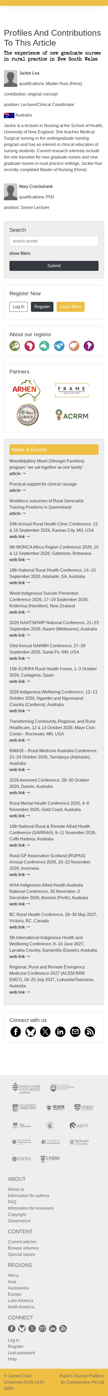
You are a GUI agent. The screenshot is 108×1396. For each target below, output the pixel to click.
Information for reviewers (30, 1208)
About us (16, 1189)
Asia (12, 1281)
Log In (18, 306)
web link (17, 536)
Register (42, 306)
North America (21, 1307)
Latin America (20, 1300)
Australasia (18, 1288)
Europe (14, 1294)
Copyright (17, 1214)
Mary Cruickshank (36, 186)
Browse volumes (23, 1248)
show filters (19, 253)
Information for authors (28, 1195)
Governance (19, 1221)
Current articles (22, 1242)
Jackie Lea (29, 73)
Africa (13, 1275)
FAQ (12, 1202)
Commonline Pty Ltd (85, 1382)
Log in (13, 1340)
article (15, 473)
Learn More (70, 306)
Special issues (21, 1254)
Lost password (21, 1353)
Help (12, 1359)
